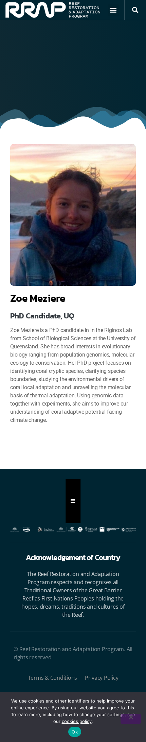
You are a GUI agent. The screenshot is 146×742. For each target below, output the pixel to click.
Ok (75, 732)
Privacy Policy (101, 677)
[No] (131, 719)
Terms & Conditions (52, 677)
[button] (113, 10)
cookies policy (77, 721)
